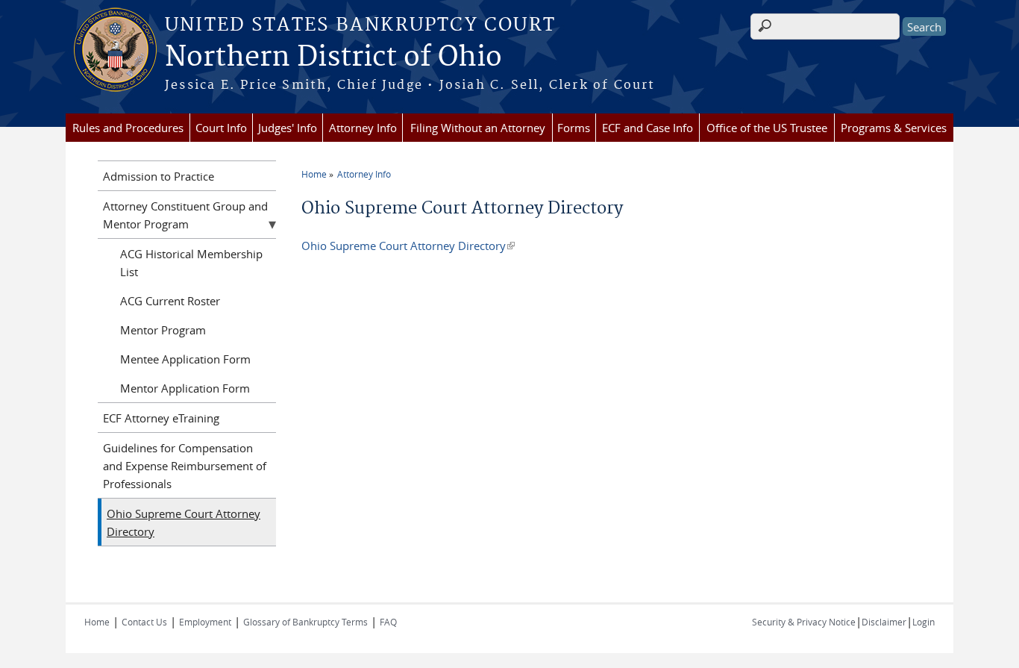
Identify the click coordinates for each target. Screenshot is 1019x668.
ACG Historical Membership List (191, 262)
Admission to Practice (158, 176)
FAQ (388, 622)
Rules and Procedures (128, 127)
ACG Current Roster (170, 300)
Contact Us (144, 622)
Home (314, 174)
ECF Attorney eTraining (161, 418)
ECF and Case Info (647, 127)
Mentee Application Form (185, 359)
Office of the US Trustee (766, 127)
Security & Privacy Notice (804, 622)
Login (923, 622)
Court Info (221, 127)
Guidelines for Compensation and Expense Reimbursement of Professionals (184, 465)
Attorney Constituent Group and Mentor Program (185, 215)
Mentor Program (163, 329)
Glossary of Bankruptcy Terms (305, 622)
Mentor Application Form (185, 388)
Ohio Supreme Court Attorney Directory (408, 245)
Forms (573, 127)
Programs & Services (894, 127)
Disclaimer (884, 622)
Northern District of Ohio (333, 57)
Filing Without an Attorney (477, 127)
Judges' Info (287, 127)
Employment (205, 622)
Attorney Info (363, 127)
